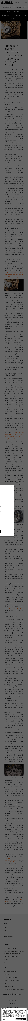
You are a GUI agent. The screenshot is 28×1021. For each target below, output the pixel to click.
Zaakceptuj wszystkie (20, 1019)
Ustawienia (5, 1019)
